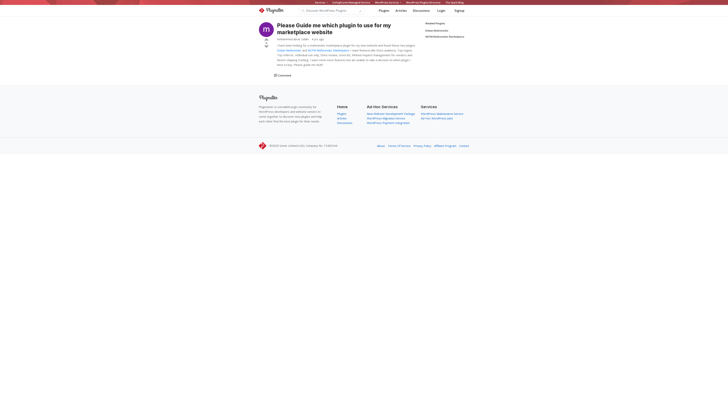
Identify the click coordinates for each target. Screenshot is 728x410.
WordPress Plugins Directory (423, 2)
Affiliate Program (445, 146)
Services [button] (320, 2)
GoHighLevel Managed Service (351, 2)
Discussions (421, 11)
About (381, 146)
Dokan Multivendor (289, 50)
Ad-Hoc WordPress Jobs (437, 118)
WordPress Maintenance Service (442, 114)
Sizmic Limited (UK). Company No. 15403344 (308, 145)
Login (441, 11)
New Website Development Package (391, 114)
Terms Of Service (399, 146)
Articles (401, 11)
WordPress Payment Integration (388, 123)
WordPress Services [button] (387, 2)
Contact (464, 146)
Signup (459, 11)
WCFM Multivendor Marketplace (328, 50)
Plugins (384, 11)
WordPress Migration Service (386, 118)
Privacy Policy (422, 146)
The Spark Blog (454, 2)
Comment (284, 75)
